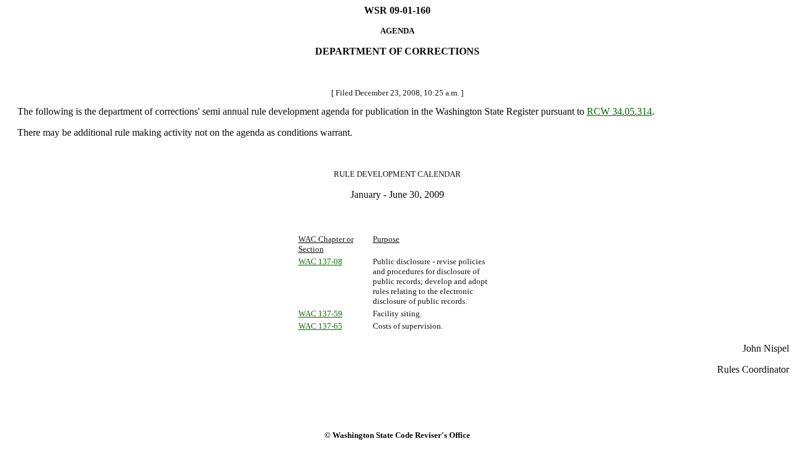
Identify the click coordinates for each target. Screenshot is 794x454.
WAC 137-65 (320, 326)
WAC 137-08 (320, 261)
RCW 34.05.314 (619, 111)
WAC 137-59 (320, 313)
